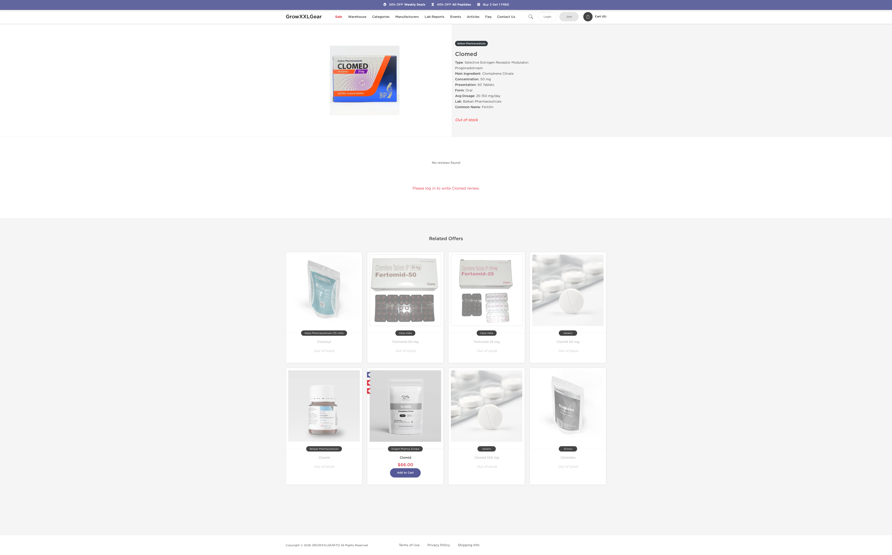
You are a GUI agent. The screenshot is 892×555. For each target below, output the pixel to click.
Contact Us (506, 17)
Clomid (324, 458)
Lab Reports (434, 17)
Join (569, 17)
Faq (488, 17)
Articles (473, 17)
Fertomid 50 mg (405, 342)
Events (455, 17)
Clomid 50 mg (568, 342)
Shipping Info (468, 545)
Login (547, 17)
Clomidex (568, 458)
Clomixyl (324, 342)
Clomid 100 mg (487, 458)
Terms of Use (409, 545)
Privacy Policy (438, 545)
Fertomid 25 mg (487, 342)
